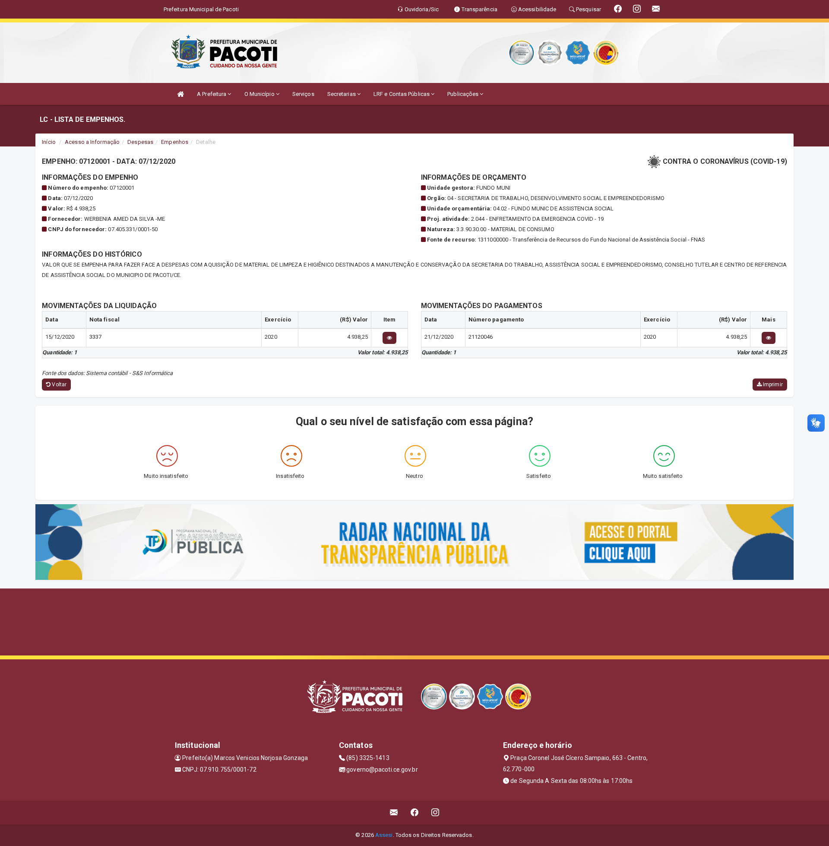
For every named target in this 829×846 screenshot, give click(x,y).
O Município (260, 94)
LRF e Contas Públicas (402, 94)
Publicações (463, 94)
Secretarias (342, 94)
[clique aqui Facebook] (414, 812)
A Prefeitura (212, 94)
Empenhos (174, 142)
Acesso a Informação (92, 142)
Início (49, 142)
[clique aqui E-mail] (394, 812)
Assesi (384, 835)
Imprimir (772, 385)
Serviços (303, 94)
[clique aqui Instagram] (435, 812)
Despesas (140, 142)
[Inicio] (180, 94)
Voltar (58, 385)
